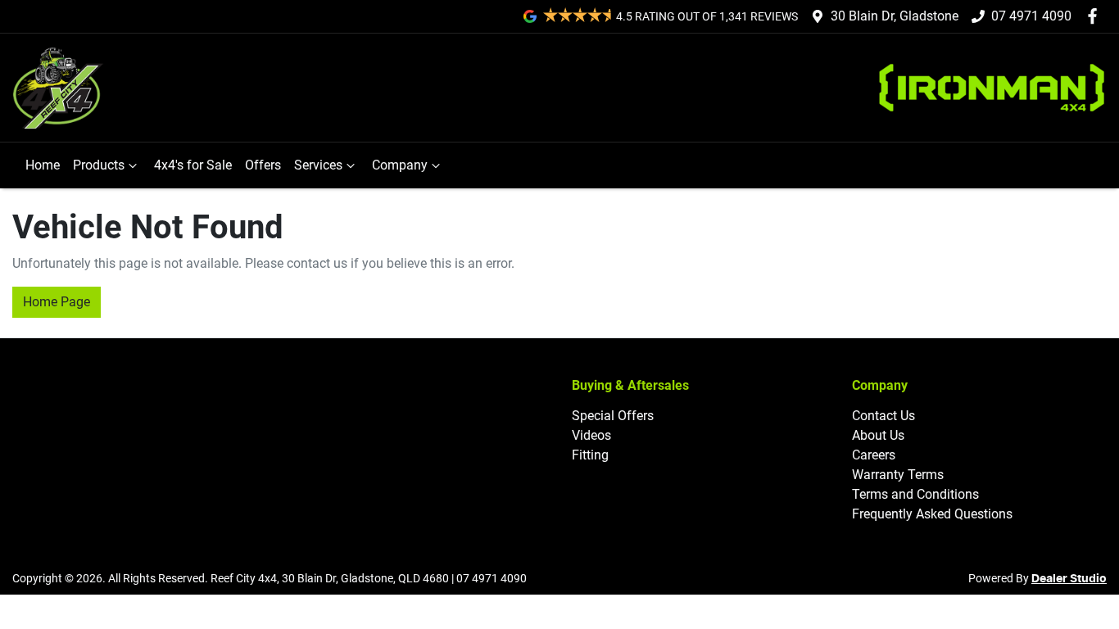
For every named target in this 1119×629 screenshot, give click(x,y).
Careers (873, 455)
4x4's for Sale (193, 165)
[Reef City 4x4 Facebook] (1096, 16)
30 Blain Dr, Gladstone (894, 16)
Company (400, 165)
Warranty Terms (898, 474)
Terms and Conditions (915, 494)
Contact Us (883, 415)
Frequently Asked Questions (932, 514)
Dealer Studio (1069, 579)
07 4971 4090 (1031, 16)
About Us (878, 435)
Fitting (590, 455)
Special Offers (613, 415)
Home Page (56, 302)
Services (318, 165)
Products (99, 165)
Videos (591, 435)
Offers (263, 165)
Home (42, 165)
